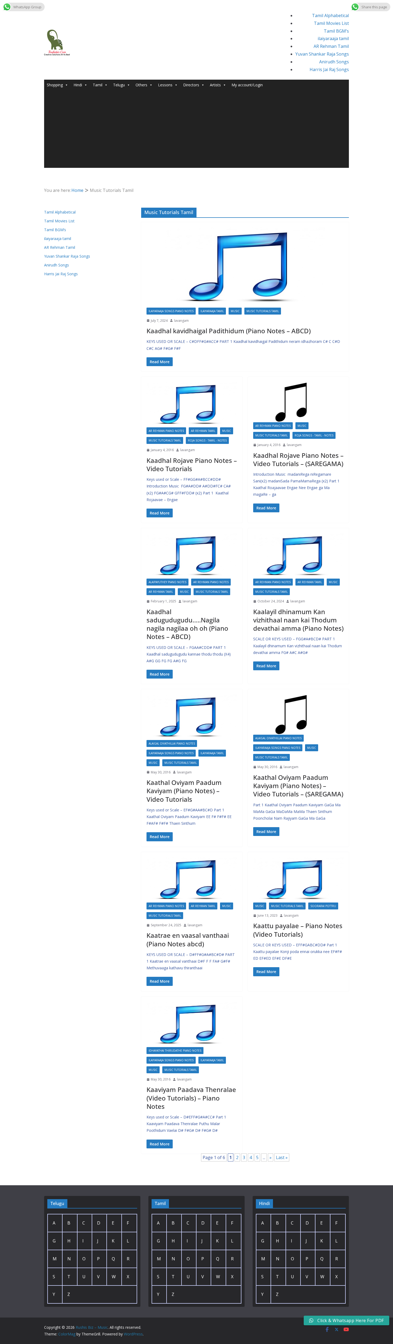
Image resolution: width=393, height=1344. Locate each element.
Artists (215, 84)
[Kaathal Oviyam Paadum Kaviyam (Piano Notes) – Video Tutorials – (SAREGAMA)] (298, 715)
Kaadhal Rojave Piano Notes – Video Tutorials (192, 464)
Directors (191, 84)
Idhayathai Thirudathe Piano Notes (175, 1050)
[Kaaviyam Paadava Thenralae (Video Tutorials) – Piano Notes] (192, 1024)
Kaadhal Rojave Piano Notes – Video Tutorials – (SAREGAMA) (298, 459)
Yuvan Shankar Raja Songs (322, 54)
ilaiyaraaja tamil (333, 38)
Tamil (97, 84)
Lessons (165, 84)
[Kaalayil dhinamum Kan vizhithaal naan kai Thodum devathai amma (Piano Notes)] (298, 556)
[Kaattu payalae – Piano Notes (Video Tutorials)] (298, 880)
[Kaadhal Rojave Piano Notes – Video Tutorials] (192, 404)
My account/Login (247, 84)
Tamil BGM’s (336, 31)
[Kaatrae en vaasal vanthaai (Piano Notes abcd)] (192, 880)
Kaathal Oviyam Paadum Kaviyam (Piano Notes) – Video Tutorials (184, 790)
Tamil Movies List (331, 23)
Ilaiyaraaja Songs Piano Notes (171, 311)
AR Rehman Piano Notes (166, 431)
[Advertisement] (196, 130)
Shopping (55, 84)
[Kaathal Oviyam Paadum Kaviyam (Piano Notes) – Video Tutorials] (192, 717)
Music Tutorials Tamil (262, 311)
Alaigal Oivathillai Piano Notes (172, 743)
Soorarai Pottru (323, 906)
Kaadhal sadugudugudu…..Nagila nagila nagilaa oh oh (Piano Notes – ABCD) (187, 624)
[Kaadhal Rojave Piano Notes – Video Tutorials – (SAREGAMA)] (298, 402)
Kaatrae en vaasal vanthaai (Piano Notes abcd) (188, 939)
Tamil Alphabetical (330, 15)
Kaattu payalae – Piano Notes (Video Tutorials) (297, 929)
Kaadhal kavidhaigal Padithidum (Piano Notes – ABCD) (229, 330)
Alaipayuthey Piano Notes (167, 582)
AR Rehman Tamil (331, 46)
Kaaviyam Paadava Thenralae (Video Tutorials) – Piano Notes (191, 1097)
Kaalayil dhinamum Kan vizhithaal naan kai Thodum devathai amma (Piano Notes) (298, 620)
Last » (282, 1157)
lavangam (181, 320)
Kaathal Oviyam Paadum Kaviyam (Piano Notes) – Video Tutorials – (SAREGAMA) (298, 785)
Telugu (119, 84)
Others (141, 84)
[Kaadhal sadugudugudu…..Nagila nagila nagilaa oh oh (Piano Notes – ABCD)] (192, 556)
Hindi (78, 84)
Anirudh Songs (334, 62)
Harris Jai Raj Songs (329, 69)
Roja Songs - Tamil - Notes (207, 440)
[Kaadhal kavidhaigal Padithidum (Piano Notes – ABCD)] (245, 267)
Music (235, 311)
